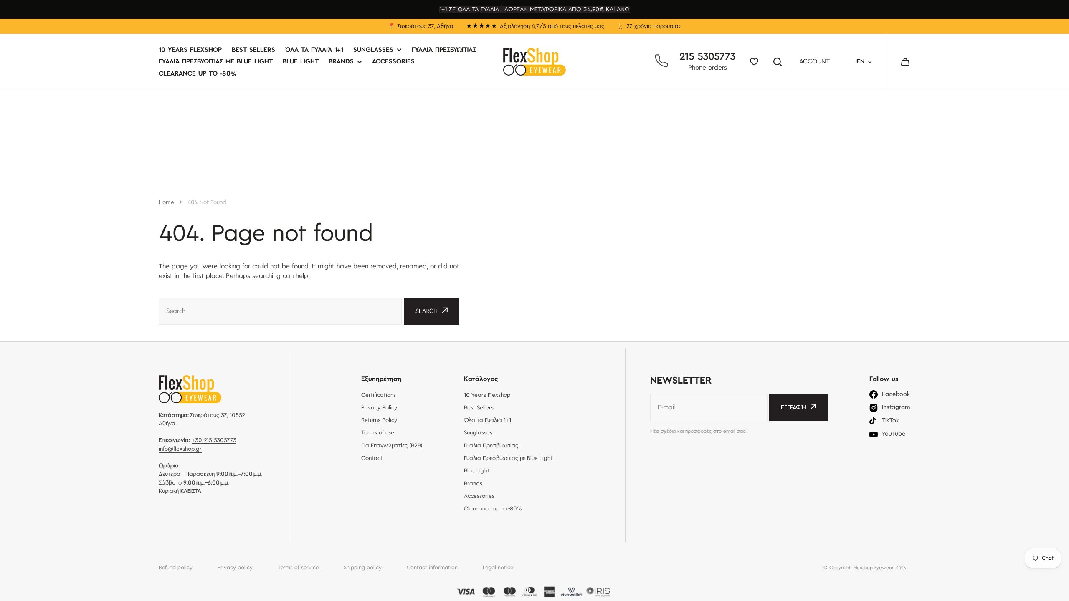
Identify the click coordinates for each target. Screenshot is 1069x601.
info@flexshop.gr (180, 449)
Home (166, 202)
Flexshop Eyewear (874, 568)
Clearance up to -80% (197, 73)
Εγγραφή (793, 408)
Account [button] (814, 62)
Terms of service (298, 567)
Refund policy (176, 567)
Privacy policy (235, 567)
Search (779, 62)
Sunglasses (373, 50)
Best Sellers (253, 50)
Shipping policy (363, 567)
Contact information (432, 567)
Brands (341, 62)
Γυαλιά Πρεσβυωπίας (444, 50)
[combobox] (280, 311)
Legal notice (498, 567)
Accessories (393, 62)
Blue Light (301, 62)
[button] (905, 62)
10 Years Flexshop (190, 50)
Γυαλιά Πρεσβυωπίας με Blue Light (216, 62)
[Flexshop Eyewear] (534, 62)
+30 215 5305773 (214, 440)
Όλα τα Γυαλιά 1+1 (314, 50)
